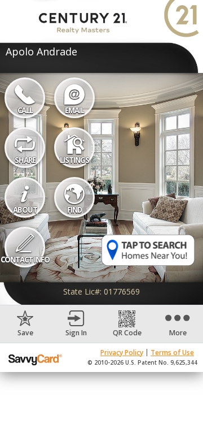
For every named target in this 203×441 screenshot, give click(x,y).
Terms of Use (172, 352)
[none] (25, 324)
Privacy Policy (121, 352)
